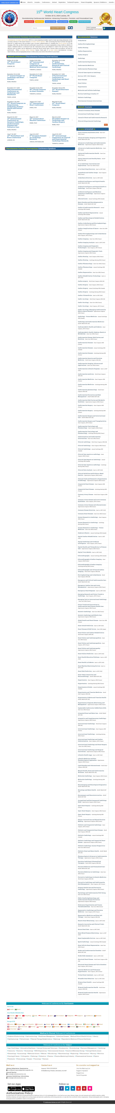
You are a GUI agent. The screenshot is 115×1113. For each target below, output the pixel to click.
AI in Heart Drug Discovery (86, 169)
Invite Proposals (81, 1075)
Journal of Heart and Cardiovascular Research (92, 117)
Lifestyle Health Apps (85, 755)
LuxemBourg (13, 1026)
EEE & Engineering (41, 1051)
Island (101, 1024)
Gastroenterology (31, 1036)
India (35, 1015)
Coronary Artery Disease (85, 494)
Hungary (79, 1024)
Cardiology (81, 58)
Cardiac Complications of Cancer (88, 228)
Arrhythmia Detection (85, 178)
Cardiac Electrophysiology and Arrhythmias (92, 233)
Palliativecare (24, 1039)
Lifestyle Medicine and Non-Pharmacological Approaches (87, 759)
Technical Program (72, 2)
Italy (94, 1024)
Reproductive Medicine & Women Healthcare (76, 1039)
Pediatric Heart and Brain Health (88, 851)
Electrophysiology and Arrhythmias (89, 575)
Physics (96, 1056)
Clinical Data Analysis (85, 470)
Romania (98, 1015)
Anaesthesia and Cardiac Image (88, 172)
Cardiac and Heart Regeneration (88, 213)
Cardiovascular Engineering (87, 62)
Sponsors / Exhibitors (100, 2)
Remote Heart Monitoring (86, 920)
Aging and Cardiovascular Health (88, 153)
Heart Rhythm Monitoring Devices (89, 666)
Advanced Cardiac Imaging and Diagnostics (92, 137)
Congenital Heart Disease (86, 484)
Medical (44, 1053)
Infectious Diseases (63, 1036)
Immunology (22, 1053)
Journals (36, 2)
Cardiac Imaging (83, 239)
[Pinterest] (84, 1089)
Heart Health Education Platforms (88, 657)
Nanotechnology (64, 1053)
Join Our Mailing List (83, 1068)
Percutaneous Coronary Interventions (90, 101)
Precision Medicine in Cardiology (89, 872)
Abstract (54, 2)
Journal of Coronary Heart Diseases (89, 110)
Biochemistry (63, 1048)
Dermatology (29, 1051)
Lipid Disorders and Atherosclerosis (89, 765)
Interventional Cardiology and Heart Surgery (92, 744)
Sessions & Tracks (50, 21)
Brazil (18, 1009)
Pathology (34, 1056)
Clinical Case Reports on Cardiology (89, 459)
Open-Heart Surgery (84, 811)
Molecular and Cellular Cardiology (89, 90)
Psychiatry (11, 1059)
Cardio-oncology (83, 299)
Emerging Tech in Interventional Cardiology (92, 599)
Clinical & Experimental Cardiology (89, 121)
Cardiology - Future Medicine (87, 316)
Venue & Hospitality (86, 2)
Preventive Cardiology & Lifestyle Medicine (92, 877)
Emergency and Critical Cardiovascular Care (92, 580)
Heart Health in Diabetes (86, 662)
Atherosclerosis (83, 199)
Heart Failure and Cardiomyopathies (89, 638)
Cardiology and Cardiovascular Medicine (91, 321)
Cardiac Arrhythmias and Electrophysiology (92, 223)
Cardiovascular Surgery (85, 405)
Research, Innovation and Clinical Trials (91, 924)
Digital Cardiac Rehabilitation (87, 536)
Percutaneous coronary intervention (18, 40)
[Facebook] (61, 1089)
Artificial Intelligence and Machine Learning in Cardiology (89, 192)
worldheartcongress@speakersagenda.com (20, 1070)
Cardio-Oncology (83, 302)
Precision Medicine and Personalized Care (91, 866)
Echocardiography (84, 555)
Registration (62, 2)
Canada (11, 1009)
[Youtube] (78, 1089)
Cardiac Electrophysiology (86, 44)
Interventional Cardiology (86, 723)
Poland (41, 1026)
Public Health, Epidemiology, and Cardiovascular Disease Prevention (89, 899)
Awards (111, 2)
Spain (90, 1026)
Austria (11, 1024)
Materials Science (34, 1053)
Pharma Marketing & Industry (64, 1056)
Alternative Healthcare (28, 1048)
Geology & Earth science (93, 1051)
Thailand (19, 1018)
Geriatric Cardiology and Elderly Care (90, 615)
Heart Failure (82, 83)
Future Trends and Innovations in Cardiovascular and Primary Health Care (91, 605)
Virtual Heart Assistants (85, 975)
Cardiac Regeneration (85, 51)
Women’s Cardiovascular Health (88, 992)
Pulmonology (21, 1059)
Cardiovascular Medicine (86, 65)
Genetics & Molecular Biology (75, 1051)
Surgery (29, 1059)
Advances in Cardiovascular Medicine (90, 148)
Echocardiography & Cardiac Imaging (90, 559)
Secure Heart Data (83, 929)
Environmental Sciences (56, 1051)
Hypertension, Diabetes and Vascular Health (92, 697)
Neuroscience (84, 1053)
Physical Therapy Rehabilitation (41, 1039)
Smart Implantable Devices (86, 938)
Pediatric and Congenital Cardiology (89, 825)
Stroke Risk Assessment (85, 956)
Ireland (88, 1024)
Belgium (19, 1024)
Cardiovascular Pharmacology (87, 69)
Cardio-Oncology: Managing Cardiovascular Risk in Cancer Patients (92, 310)
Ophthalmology (13, 1039)
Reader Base (73, 21)
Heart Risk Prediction (85, 671)
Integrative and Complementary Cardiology (92, 718)
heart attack (54, 50)
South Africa (81, 1026)
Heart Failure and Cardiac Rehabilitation (91, 632)
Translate (99, 29)
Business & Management (89, 1048)
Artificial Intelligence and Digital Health (91, 181)
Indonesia (43, 1015)
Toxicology (37, 1059)
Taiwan (11, 1018)
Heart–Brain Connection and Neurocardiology (87, 675)
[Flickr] (90, 1089)
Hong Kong (28, 1015)
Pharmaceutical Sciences (84, 1056)
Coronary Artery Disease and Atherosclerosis (92, 505)
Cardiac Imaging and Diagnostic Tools (90, 251)
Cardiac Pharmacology (85, 263)
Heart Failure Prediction (86, 653)
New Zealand (60, 1015)
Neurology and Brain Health (87, 790)
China (19, 1015)
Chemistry (11, 1051)
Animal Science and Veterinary (47, 1048)
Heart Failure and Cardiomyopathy (89, 648)
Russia (64, 1026)
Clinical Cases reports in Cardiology (89, 72)
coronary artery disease (38, 41)
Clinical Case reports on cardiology (89, 454)
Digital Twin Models (84, 552)
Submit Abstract (29, 21)
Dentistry (20, 1051)
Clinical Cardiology (84, 445)
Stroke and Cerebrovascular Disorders (89, 950)
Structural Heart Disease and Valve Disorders (92, 964)
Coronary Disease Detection (86, 510)
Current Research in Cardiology (88, 517)
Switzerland (12, 1029)
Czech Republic (29, 1024)
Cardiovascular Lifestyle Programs (89, 369)
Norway (33, 1026)
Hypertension (82, 87)
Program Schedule (62, 21)
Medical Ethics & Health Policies (81, 1036)
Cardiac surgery (83, 281)
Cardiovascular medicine (86, 374)
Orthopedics (25, 1056)
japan (51, 1015)
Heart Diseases (82, 79)
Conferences (45, 2)
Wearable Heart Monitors (86, 978)
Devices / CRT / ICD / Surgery (87, 76)
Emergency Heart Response (86, 590)
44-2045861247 (110, 29)
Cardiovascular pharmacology (87, 389)
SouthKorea (89, 1015)
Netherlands (23, 1026)
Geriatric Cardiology (84, 611)
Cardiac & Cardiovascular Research (89, 207)
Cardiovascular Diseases (85, 342)
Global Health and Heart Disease (88, 620)
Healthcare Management (47, 1036)
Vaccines (45, 1059)
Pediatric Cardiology (84, 97)
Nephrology (74, 1053)
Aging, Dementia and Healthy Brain (89, 158)
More (106, 124)
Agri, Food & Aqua (13, 1048)
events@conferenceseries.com (17, 1074)
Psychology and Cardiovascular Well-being (92, 893)
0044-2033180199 (52, 1068)
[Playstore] (69, 27)
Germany (63, 1024)
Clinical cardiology (84, 442)
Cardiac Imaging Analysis (86, 242)
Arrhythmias (82, 40)
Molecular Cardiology (85, 776)
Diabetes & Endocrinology (16, 1036)
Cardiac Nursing (83, 47)
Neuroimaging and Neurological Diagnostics (92, 785)
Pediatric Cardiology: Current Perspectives (91, 846)
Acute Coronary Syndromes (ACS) (88, 132)
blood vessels (62, 43)
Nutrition (101, 1053)
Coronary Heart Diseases (85, 514)
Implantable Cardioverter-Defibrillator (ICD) (92, 708)
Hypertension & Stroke (85, 687)
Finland (48, 1024)
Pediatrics (42, 1056)
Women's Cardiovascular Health (88, 987)
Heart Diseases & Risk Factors (87, 629)
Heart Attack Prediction (85, 625)
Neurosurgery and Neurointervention (90, 795)
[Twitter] (67, 1089)
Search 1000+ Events (57, 28)
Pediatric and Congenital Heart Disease (90, 830)
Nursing (93, 1053)
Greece (72, 1024)
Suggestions (80, 1073)
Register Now (39, 21)
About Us (30, 2)
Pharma (50, 1056)
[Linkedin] (73, 1089)
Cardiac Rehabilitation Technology (89, 276)
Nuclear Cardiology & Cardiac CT (88, 94)
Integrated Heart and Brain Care (88, 713)
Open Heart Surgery (84, 805)
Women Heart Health (85, 982)
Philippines (70, 1015)
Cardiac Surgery (83, 54)
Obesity (95, 1036)
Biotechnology (74, 1048)
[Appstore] (72, 27)
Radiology (57, 1039)
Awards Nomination (84, 21)
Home (24, 2)
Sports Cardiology (83, 942)
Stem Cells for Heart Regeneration (88, 945)
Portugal (48, 1026)
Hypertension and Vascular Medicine (90, 692)
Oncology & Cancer (14, 1056)
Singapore (80, 1015)
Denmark (40, 1024)
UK (21, 1029)
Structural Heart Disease (85, 959)
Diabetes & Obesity (83, 533)
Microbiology (52, 1053)
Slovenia (72, 1026)
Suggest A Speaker (82, 1071)
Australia (11, 1015)
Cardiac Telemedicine (85, 295)
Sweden (97, 1026)
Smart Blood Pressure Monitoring (88, 933)
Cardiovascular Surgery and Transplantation (92, 421)
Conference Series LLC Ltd (52, 1102)
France (56, 1024)
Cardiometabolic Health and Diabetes (90, 327)
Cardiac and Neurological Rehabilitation (91, 218)
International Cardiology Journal (88, 114)
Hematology (12, 1053)
